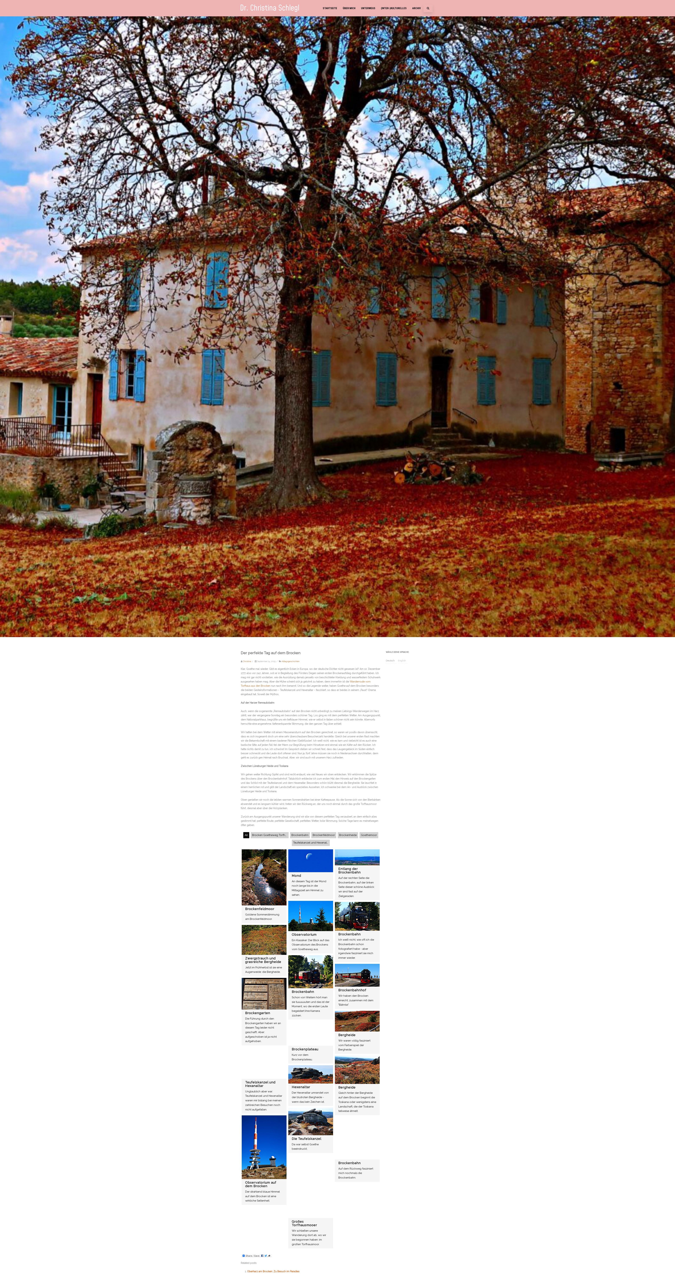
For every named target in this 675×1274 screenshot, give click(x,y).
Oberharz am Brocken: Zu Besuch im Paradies (273, 1271)
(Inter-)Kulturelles (394, 8)
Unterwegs (368, 8)
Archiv (416, 8)
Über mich (349, 8)
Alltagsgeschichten (291, 661)
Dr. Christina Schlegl (269, 8)
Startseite (330, 8)
